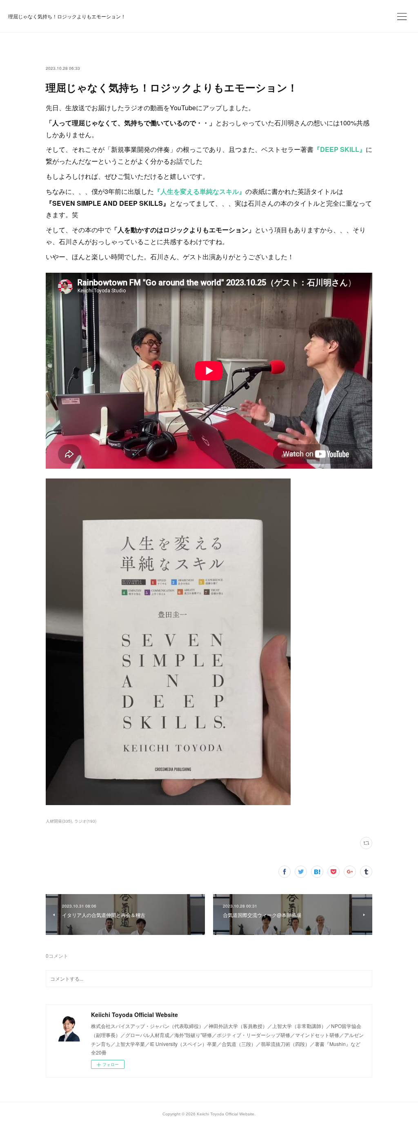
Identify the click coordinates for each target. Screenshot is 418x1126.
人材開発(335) (59, 821)
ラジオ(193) (85, 821)
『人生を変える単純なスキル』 (199, 191)
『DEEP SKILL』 (340, 149)
